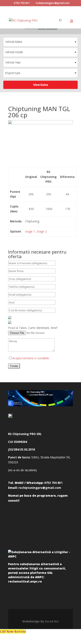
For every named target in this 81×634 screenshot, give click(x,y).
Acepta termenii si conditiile (30, 358)
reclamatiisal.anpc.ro (25, 581)
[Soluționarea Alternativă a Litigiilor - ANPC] (40, 555)
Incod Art (52, 621)
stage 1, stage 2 (36, 231)
